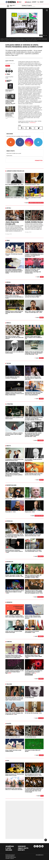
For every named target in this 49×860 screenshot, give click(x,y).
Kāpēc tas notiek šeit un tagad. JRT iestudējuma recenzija (33, 576)
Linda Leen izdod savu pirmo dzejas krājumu (13, 632)
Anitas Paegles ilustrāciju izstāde (13, 751)
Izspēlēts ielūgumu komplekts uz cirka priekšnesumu (14, 672)
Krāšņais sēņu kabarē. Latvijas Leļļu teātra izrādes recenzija (14, 576)
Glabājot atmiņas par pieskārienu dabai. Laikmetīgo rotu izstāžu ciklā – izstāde (34, 353)
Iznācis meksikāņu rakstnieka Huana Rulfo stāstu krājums (14, 616)
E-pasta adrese (9, 155)
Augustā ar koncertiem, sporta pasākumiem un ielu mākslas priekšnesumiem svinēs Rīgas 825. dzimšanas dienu (33, 271)
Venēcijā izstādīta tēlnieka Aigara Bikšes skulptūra (33, 337)
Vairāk (26, 202)
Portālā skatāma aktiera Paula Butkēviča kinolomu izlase (14, 460)
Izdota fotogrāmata (9, 90)
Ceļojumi (9, 684)
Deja (7, 760)
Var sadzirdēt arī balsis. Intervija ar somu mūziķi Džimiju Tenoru (33, 551)
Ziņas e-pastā (23, 848)
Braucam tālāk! (10, 498)
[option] (24, 25)
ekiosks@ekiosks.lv (39, 854)
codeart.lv (12, 858)
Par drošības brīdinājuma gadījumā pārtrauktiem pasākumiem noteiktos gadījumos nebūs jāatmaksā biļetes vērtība (14, 271)
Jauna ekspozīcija (12, 223)
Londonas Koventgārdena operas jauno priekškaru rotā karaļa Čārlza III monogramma (34, 255)
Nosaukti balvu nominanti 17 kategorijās (12, 377)
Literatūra (9, 404)
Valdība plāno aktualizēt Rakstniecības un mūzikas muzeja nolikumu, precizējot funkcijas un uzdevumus (34, 418)
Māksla (7, 65)
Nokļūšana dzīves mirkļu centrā (14, 197)
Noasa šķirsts (10, 511)
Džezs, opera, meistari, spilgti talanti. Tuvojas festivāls (34, 312)
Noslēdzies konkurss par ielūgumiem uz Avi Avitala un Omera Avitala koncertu (13, 656)
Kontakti (21, 850)
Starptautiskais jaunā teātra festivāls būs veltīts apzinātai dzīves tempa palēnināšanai (34, 393)
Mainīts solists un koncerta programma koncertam (14, 297)
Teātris (8, 363)
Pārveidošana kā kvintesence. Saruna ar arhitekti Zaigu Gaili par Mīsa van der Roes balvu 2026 (14, 536)
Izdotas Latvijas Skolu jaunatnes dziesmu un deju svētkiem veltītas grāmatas (33, 617)
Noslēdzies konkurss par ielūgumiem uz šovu (33, 672)
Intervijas (9, 521)
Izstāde (34, 222)
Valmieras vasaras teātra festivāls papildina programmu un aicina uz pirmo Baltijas (14, 393)
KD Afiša (8, 723)
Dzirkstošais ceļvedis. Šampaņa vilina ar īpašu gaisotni (14, 713)
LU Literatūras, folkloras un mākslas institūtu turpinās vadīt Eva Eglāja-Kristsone (14, 434)
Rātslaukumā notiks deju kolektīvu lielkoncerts (13, 789)
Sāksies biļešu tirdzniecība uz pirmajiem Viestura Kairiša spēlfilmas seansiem (14, 474)
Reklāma (9, 850)
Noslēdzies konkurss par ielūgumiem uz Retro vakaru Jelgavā (33, 656)
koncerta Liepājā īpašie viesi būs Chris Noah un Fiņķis (33, 296)
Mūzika (8, 282)
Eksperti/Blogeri (11, 485)
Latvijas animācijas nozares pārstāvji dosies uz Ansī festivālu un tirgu (33, 474)
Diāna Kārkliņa (9, 60)
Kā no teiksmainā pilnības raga (14, 184)
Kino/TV (8, 445)
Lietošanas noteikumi (10, 856)
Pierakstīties (38, 160)
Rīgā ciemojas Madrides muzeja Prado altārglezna (14, 699)
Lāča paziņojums (30, 498)
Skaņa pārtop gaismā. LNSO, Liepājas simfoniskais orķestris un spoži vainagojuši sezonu (34, 592)
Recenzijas (9, 561)
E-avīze (8, 848)
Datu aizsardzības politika (11, 857)
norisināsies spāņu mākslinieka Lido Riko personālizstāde (14, 337)
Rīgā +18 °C (12, 5)
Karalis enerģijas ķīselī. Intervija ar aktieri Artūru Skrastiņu (33, 535)
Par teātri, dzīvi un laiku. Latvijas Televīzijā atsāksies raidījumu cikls (33, 378)
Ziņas (8, 240)
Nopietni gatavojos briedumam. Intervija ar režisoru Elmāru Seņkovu (14, 551)
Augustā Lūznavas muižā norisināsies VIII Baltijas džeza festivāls (14, 312)
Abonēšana (10, 846)
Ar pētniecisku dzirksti (32, 184)
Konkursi (9, 641)
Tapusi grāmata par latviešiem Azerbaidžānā (32, 632)
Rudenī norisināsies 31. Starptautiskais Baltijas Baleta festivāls (14, 775)
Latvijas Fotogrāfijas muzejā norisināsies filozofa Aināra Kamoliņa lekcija (9, 114)
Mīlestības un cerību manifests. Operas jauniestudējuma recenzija (14, 592)
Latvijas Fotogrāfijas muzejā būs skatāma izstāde (10, 102)
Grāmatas (9, 602)
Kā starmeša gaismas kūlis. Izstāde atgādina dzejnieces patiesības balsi (33, 434)
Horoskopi (22, 846)
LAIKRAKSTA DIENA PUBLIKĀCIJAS (15, 171)
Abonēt (34, 2)
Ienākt (42, 2)
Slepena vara (30, 511)
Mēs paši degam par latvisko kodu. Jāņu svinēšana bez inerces (33, 775)
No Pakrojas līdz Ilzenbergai (33, 713)
